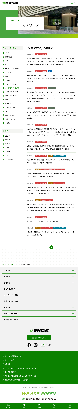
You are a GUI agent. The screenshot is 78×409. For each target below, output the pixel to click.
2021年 (7, 155)
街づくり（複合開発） (12, 68)
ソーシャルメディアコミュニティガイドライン (20, 368)
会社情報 (7, 270)
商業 (6, 76)
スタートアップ (10, 119)
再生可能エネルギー (11, 96)
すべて (7, 53)
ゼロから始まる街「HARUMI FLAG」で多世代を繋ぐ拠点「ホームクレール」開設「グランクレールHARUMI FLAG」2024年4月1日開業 (51, 147)
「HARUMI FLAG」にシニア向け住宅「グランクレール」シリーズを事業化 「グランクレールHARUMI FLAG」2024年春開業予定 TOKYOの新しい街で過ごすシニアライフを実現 (51, 190)
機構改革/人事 (9, 115)
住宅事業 (7, 283)
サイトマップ (9, 360)
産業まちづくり (10, 103)
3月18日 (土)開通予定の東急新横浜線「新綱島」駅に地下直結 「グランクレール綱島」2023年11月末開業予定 (51, 175)
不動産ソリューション (12, 313)
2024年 (7, 144)
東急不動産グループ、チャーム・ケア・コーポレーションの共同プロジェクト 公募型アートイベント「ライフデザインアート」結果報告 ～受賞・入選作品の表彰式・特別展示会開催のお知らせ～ (51, 61)
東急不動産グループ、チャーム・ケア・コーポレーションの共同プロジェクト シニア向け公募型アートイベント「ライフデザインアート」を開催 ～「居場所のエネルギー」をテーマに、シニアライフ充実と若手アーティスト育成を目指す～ (51, 96)
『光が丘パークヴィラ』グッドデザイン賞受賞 (43, 221)
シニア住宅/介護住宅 (12, 88)
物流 (6, 100)
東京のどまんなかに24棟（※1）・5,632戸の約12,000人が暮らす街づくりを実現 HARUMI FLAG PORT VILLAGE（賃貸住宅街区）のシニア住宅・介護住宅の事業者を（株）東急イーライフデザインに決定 (51, 207)
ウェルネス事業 (9, 289)
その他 (7, 123)
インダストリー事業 (11, 295)
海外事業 (7, 307)
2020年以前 (9, 159)
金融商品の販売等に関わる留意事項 (17, 380)
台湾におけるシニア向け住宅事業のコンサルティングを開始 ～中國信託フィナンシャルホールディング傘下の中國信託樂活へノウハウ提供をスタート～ (51, 78)
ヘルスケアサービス (11, 92)
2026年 (7, 136)
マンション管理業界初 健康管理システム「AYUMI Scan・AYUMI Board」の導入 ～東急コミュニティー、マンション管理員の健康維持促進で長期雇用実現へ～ (51, 115)
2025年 (7, 140)
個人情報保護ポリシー (12, 372)
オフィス (8, 72)
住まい (7, 80)
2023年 (7, 148)
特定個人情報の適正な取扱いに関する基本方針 (21, 376)
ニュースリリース (12, 264)
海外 (6, 111)
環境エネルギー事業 (11, 301)
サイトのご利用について (13, 356)
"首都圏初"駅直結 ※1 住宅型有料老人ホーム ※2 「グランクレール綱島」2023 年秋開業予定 (50, 233)
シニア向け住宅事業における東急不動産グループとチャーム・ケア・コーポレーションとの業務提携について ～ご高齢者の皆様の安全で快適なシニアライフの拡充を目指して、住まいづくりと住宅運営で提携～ (51, 132)
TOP (3, 264)
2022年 (7, 151)
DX (6, 65)
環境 (6, 61)
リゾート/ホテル (10, 84)
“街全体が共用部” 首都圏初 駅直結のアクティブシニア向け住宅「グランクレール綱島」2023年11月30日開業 (51, 161)
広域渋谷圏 (8, 57)
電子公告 (8, 364)
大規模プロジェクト (11, 319)
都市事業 (7, 276)
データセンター (10, 107)
